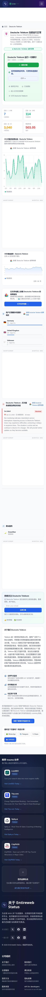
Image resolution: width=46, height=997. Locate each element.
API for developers (32, 986)
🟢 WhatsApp (10, 734)
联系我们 (27, 962)
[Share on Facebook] (18, 937)
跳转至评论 (15, 86)
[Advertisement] (23, 15)
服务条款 (5, 986)
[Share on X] (12, 937)
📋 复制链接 (10, 739)
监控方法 (5, 978)
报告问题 (24, 65)
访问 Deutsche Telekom (19, 96)
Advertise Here (37, 200)
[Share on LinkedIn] (24, 937)
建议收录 (27, 970)
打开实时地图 (21, 304)
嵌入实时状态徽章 (17, 91)
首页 (5, 26)
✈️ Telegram (24, 734)
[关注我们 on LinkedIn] (24, 929)
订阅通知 (27, 86)
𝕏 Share (35, 734)
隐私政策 (27, 978)
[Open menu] (41, 3)
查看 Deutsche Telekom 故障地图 (24, 148)
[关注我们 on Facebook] (18, 929)
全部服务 (5, 970)
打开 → (23, 78)
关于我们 (5, 962)
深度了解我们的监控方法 (21, 721)
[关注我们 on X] (12, 929)
